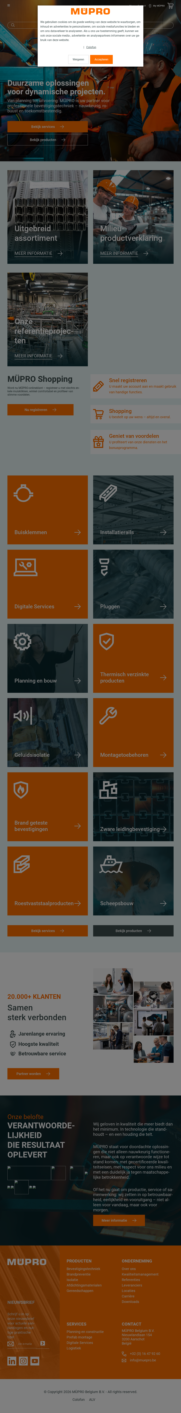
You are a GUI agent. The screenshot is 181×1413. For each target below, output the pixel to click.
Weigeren (78, 59)
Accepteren (101, 59)
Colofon (91, 47)
